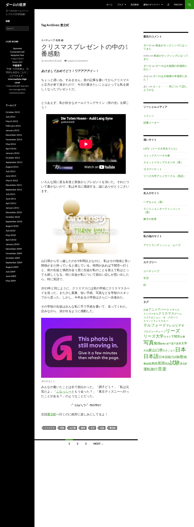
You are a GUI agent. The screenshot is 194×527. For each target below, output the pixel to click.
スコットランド (152, 320)
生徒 (102, 428)
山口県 (73, 428)
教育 (83, 428)
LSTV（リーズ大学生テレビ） (161, 148)
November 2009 (14, 253)
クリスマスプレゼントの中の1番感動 (84, 50)
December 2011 (14, 185)
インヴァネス (150, 313)
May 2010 (11, 235)
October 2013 (13, 157)
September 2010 (14, 221)
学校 (62, 428)
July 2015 (10, 116)
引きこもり (169, 350)
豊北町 (51, 414)
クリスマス (49, 428)
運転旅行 (150, 369)
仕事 (182, 336)
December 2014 (14, 134)
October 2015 (13, 112)
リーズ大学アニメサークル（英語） (164, 176)
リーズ (173, 330)
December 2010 (14, 212)
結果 (151, 363)
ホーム (109, 4)
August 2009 (12, 267)
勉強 (157, 343)
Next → (98, 443)
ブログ (147, 331)
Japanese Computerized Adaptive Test (17, 52)
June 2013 (11, 175)
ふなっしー (63, 391)
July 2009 (10, 271)
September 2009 (14, 262)
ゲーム (178, 313)
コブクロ (148, 317)
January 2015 (12, 130)
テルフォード (154, 325)
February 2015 (13, 125)
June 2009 (11, 276)
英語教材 (135, 4)
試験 (175, 363)
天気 (145, 350)
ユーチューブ (48, 40)
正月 (93, 428)
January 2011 (12, 207)
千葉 (171, 343)
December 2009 (14, 248)
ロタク (167, 336)
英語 (167, 363)
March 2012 (12, 180)
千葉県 (177, 343)
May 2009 (11, 280)
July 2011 (10, 194)
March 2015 (12, 121)
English (178, 4)
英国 (161, 363)
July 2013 (10, 171)
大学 (184, 343)
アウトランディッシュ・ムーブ (162, 245)
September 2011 (14, 189)
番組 (145, 363)
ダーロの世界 (16, 4)
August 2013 (12, 166)
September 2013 (14, 162)
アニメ (152, 309)
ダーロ (147, 45)
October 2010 (13, 216)
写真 (148, 342)
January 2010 (12, 244)
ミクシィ (148, 115)
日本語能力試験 (169, 357)
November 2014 (14, 139)
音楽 (162, 368)
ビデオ (179, 325)
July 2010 (10, 230)
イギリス (174, 309)
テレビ (170, 325)
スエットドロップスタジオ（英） (163, 162)
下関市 (175, 336)
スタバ (164, 320)
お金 (145, 309)
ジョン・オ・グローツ (165, 317)
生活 (58, 40)
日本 (180, 349)
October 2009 (13, 257)
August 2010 (12, 226)
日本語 (151, 356)
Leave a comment (77, 60)
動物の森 (164, 343)
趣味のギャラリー (151, 4)
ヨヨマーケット (152, 169)
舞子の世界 (150, 219)
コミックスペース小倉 (156, 155)
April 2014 (11, 148)
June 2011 (11, 198)
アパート (163, 309)
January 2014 (12, 153)
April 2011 (11, 203)
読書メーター (151, 122)
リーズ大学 (153, 336)
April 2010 (11, 239)
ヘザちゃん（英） (154, 202)
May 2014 (11, 144)
